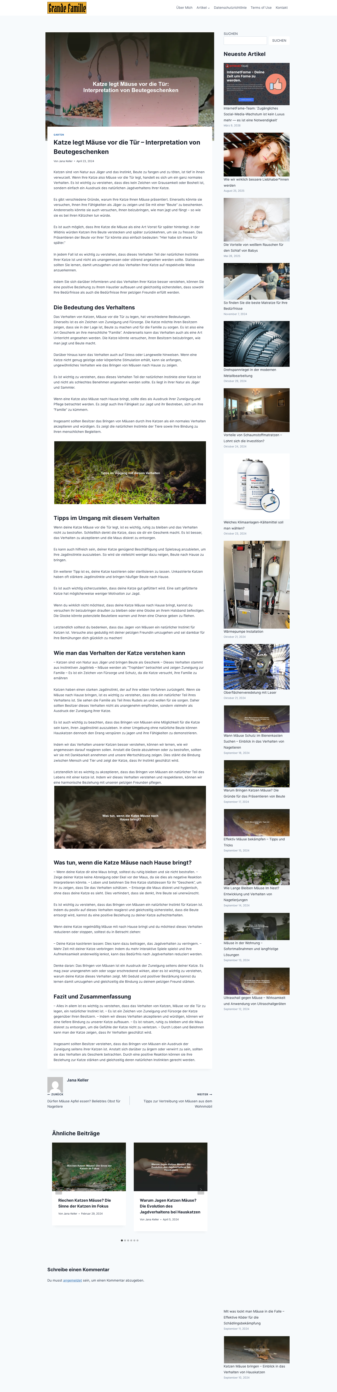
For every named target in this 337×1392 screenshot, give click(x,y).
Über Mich (184, 8)
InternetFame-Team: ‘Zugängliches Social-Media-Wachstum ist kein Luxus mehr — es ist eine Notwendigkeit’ (254, 114)
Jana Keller (66, 161)
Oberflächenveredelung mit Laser (250, 692)
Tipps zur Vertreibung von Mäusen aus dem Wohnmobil (178, 1100)
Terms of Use (261, 8)
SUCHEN (231, 34)
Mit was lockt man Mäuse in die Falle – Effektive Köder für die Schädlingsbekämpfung (254, 1317)
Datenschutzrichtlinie (230, 8)
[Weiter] (201, 1189)
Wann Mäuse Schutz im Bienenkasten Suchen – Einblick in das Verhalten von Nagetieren (254, 741)
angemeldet (72, 1280)
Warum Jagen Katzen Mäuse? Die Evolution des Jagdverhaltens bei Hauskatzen (170, 1206)
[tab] (122, 1240)
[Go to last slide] (58, 1189)
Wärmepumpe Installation (243, 631)
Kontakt (282, 8)
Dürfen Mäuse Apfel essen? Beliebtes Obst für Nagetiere (83, 1100)
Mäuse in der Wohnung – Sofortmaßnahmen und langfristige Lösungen (251, 949)
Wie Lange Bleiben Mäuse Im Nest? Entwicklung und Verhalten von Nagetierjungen (251, 894)
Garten (59, 134)
